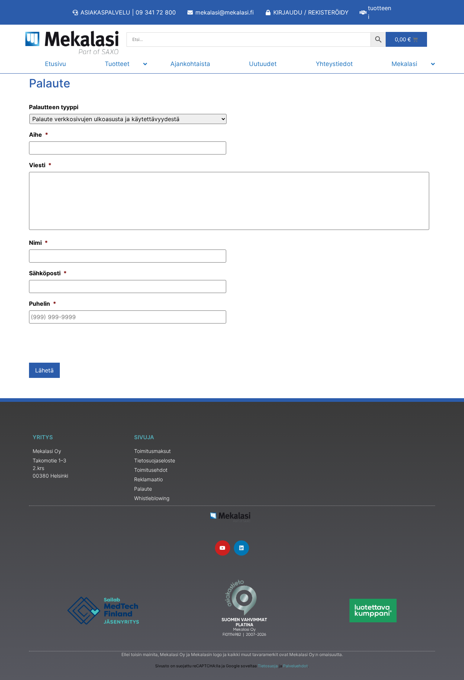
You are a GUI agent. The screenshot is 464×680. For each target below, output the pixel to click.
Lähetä (44, 370)
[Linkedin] (241, 548)
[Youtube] (222, 548)
